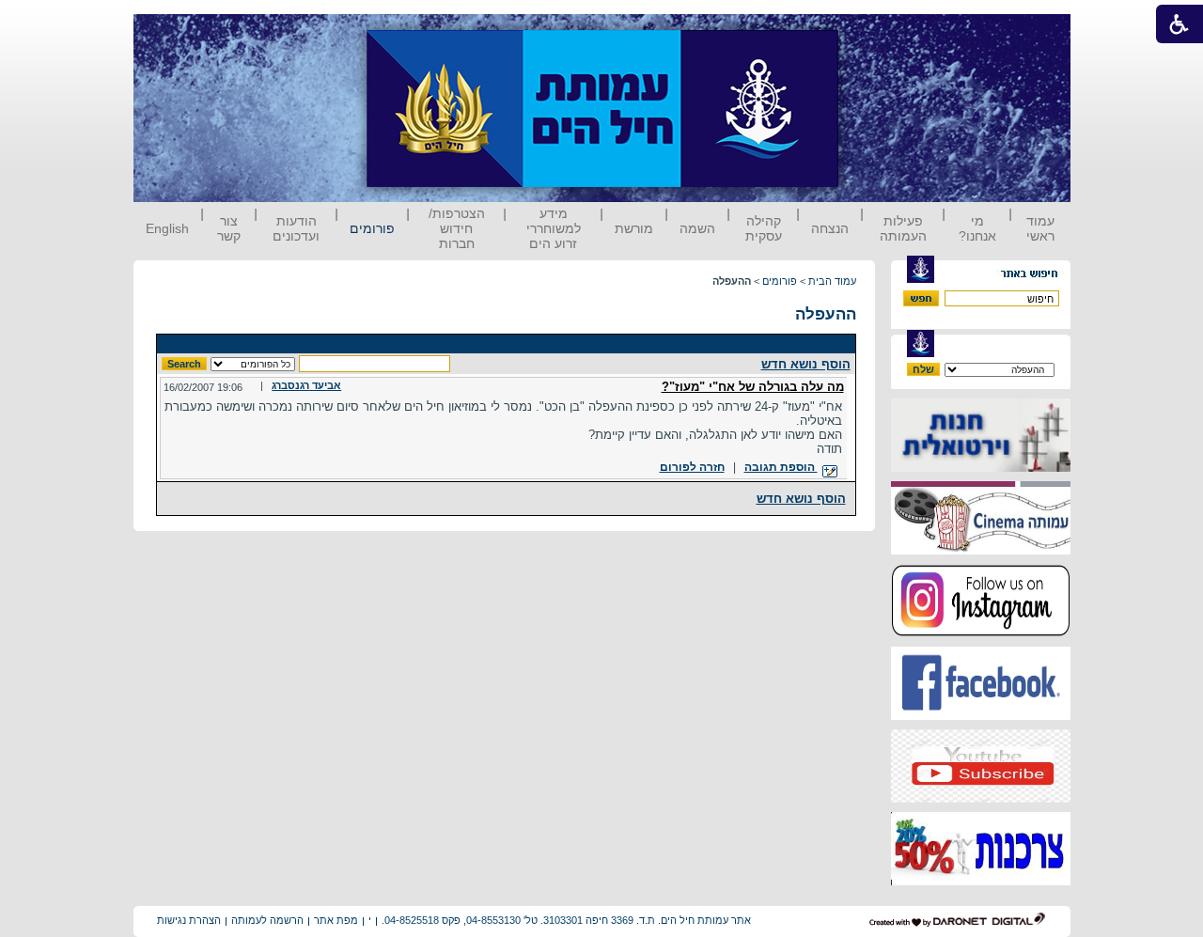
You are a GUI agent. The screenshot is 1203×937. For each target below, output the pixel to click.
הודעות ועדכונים (296, 228)
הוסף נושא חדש (806, 364)
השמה (697, 228)
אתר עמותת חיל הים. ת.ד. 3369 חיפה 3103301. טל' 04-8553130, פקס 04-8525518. (566, 920)
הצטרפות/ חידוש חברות (457, 228)
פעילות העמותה (903, 228)
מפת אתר (336, 920)
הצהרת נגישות (189, 920)
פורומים (372, 228)
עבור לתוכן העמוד (873, 32)
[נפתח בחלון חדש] (980, 468)
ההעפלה (825, 314)
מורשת (634, 228)
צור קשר (229, 228)
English (167, 228)
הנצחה (830, 228)
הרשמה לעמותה (267, 920)
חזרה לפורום (692, 467)
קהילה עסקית (763, 228)
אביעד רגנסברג (306, 385)
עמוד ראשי (1040, 228)
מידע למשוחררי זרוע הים (553, 228)
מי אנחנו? (977, 228)
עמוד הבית (832, 281)
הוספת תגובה (781, 467)
